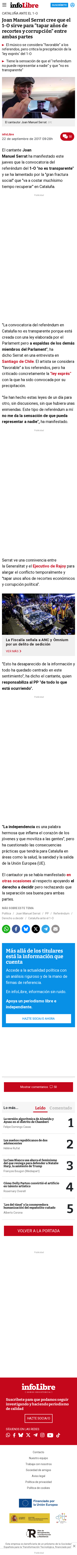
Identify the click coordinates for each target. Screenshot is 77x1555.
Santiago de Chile (18, 361)
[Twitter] (28, 1435)
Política (6, 913)
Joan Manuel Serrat (28, 913)
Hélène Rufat (12, 1148)
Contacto (38, 1452)
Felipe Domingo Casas (17, 1126)
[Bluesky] (20, 1435)
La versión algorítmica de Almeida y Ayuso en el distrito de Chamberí (29, 1120)
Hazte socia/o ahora (38, 1018)
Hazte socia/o (38, 1418)
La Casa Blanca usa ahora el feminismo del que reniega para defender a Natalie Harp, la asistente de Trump (31, 1163)
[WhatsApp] (8, 1435)
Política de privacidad (38, 1482)
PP (47, 913)
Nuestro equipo (38, 1458)
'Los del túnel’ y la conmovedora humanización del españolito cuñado (29, 1206)
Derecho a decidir (12, 918)
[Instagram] (42, 1435)
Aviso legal (38, 1476)
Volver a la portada (39, 1230)
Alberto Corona (13, 1212)
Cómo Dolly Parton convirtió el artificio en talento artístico (31, 1184)
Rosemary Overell (15, 1191)
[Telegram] (35, 1435)
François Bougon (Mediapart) (22, 1171)
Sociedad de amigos (38, 1470)
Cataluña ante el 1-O (41, 918)
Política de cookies (38, 1487)
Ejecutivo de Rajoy (49, 566)
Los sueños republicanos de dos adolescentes (25, 1142)
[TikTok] (58, 1435)
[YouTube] (50, 1435)
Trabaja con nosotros (38, 1464)
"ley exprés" (60, 373)
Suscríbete (59, 5)
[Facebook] (14, 1435)
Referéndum (61, 913)
